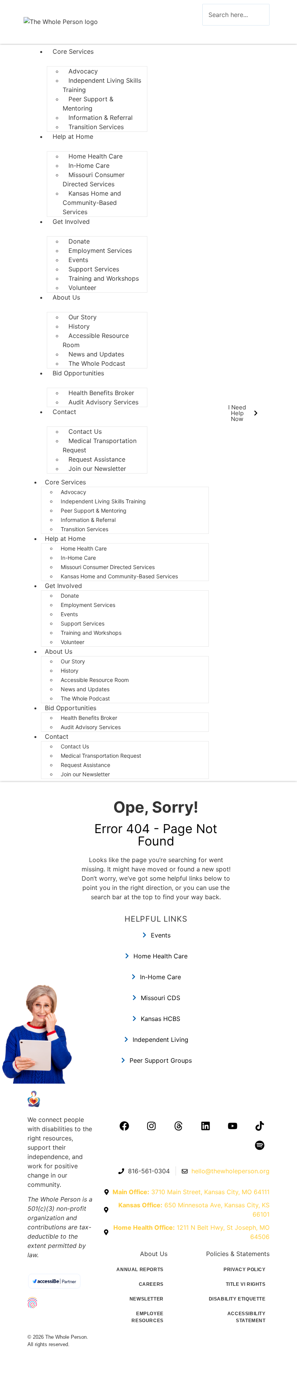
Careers (151, 1284)
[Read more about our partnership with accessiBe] (61, 1281)
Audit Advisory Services (104, 402)
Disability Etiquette (237, 1299)
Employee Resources (147, 1317)
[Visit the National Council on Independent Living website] (61, 1302)
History (70, 670)
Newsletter (147, 1299)
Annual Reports (139, 1269)
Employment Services (100, 250)
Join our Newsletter (97, 468)
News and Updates (85, 689)
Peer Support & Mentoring (88, 103)
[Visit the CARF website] (61, 1321)
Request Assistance (85, 765)
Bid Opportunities (78, 373)
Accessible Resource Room (96, 340)
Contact (64, 412)
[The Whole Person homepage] (61, 1099)
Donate (70, 595)
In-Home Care (78, 557)
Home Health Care (84, 548)
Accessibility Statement (246, 1317)
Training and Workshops (103, 278)
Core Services (73, 51)
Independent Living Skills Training (102, 85)
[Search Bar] (213, 33)
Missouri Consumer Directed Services (94, 179)
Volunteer (82, 287)
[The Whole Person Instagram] (151, 1125)
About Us (66, 297)
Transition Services (96, 127)
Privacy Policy (244, 1269)
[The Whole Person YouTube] (232, 1125)
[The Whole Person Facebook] (124, 1125)
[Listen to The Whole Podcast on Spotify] (260, 1145)
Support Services (82, 623)
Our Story (73, 661)
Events (69, 614)
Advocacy (73, 492)
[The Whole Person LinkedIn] (205, 1125)
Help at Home (73, 136)
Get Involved (71, 221)
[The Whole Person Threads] (178, 1125)
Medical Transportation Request (100, 445)
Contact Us (75, 746)
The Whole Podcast (96, 363)
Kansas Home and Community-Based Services (92, 202)
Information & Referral (88, 519)
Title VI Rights (246, 1284)
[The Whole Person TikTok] (260, 1125)
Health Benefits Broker (90, 717)
